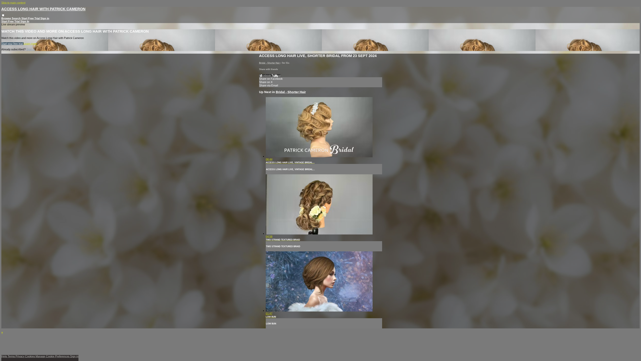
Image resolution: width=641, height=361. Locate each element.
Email (277, 75)
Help (4, 356)
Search (16, 18)
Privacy (20, 356)
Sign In (24, 21)
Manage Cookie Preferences (53, 356)
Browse (6, 18)
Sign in (44, 18)
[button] (3, 15)
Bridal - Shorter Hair (269, 63)
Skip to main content (13, 2)
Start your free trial (12, 43)
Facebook (265, 75)
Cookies (30, 356)
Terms (12, 356)
